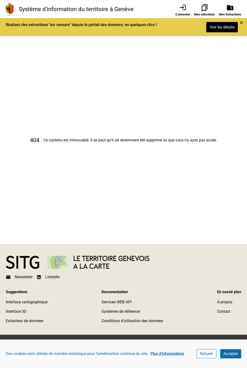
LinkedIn (52, 277)
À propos (224, 302)
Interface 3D (16, 311)
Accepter (230, 353)
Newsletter (24, 277)
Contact (223, 311)
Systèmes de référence (121, 311)
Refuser (206, 353)
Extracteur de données (24, 321)
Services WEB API (116, 302)
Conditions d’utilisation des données (132, 321)
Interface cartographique (27, 302)
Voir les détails (222, 27)
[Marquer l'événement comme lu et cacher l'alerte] (241, 22)
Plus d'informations (167, 353)
